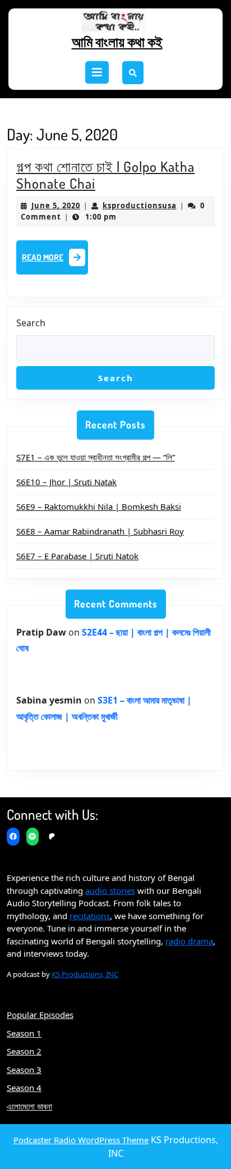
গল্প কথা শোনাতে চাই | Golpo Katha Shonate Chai (105, 174)
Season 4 (24, 1087)
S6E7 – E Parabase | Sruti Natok (77, 555)
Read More (55, 260)
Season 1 (24, 1033)
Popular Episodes (40, 1014)
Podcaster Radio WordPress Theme (81, 1139)
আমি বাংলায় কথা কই (117, 42)
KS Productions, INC (85, 974)
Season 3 (24, 1069)
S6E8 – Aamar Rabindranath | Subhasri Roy (100, 531)
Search (30, 323)
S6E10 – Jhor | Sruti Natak (66, 481)
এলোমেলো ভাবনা (29, 1106)
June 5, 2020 (55, 205)
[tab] (97, 72)
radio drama (189, 941)
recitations (90, 915)
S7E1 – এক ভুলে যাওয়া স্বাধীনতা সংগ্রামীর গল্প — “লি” (95, 457)
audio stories (110, 890)
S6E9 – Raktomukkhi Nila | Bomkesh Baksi (98, 506)
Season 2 (24, 1051)
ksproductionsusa (140, 205)
